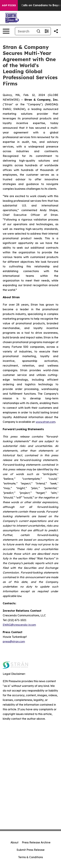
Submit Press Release (31, 849)
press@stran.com (14, 641)
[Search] (38, 31)
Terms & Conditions (30, 857)
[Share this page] (56, 31)
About (14, 842)
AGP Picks (9, 5)
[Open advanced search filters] (47, 31)
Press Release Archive (36, 842)
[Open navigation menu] (6, 31)
